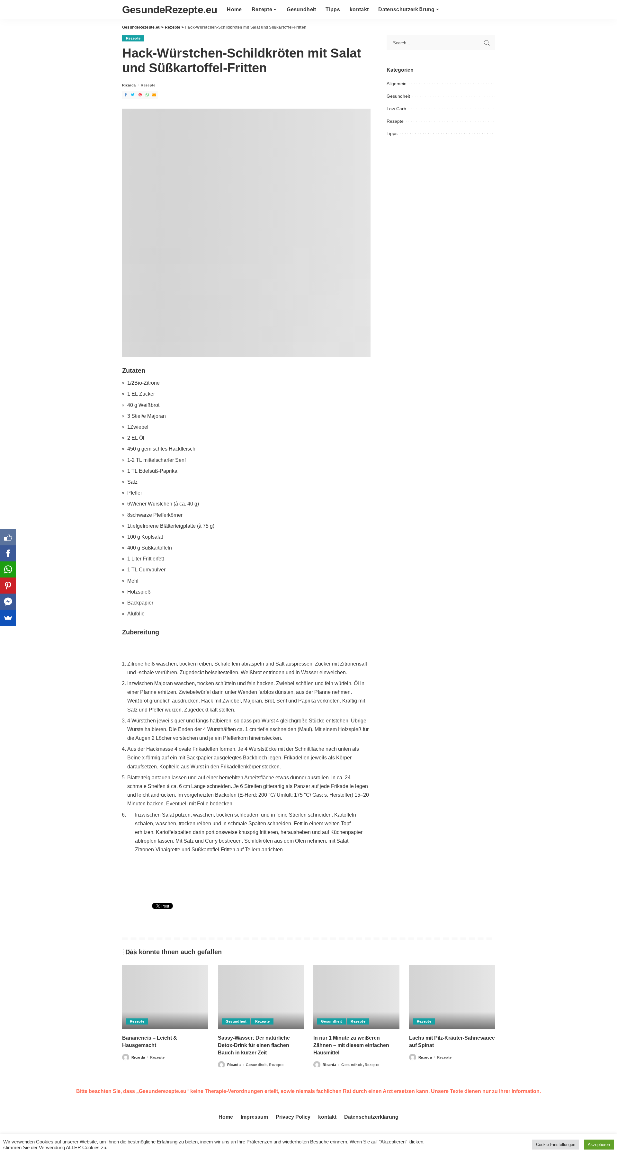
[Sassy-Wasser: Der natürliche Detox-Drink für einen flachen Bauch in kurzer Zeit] (261, 997)
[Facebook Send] (8, 602)
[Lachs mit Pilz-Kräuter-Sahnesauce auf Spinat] (452, 997)
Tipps (392, 133)
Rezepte (133, 38)
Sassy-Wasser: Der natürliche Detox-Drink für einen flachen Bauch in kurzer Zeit (254, 1045)
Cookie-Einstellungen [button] (555, 1144)
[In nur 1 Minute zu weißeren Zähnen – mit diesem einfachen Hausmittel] (356, 997)
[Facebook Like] (8, 537)
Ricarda (129, 85)
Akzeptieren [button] (599, 1144)
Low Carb (396, 108)
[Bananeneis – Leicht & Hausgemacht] (165, 997)
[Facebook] (8, 553)
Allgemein (397, 83)
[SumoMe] (8, 618)
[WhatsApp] (8, 569)
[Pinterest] (8, 586)
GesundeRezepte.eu (169, 9)
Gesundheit (398, 96)
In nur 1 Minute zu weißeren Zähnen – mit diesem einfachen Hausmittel (351, 1045)
